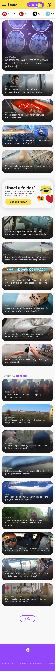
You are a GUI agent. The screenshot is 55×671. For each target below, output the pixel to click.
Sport (40, 14)
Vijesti (27, 14)
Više (27, 618)
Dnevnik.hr (12, 14)
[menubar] (49, 5)
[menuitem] (49, 4)
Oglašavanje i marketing (31, 663)
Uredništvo (8, 663)
